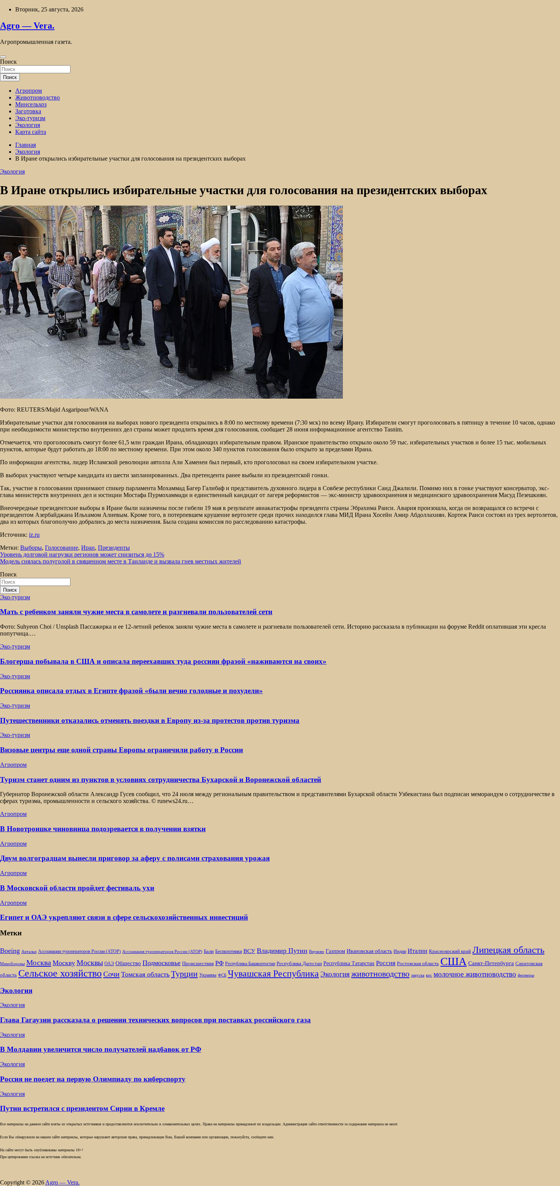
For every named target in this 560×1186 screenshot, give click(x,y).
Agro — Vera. (27, 26)
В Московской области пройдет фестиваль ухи (77, 888)
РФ (219, 963)
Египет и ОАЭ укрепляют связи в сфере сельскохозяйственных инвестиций (124, 917)
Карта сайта (30, 132)
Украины (207, 975)
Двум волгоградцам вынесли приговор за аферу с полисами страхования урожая (135, 858)
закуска (417, 975)
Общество (128, 963)
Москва (38, 962)
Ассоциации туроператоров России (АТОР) (79, 951)
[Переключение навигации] (3, 57)
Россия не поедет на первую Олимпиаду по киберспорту (93, 1079)
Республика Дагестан (299, 963)
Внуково (316, 951)
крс (429, 975)
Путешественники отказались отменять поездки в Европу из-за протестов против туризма (149, 720)
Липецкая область (508, 950)
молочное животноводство (475, 974)
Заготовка (28, 111)
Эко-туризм (30, 118)
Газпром (335, 951)
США (453, 961)
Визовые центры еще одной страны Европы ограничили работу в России (121, 750)
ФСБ (222, 975)
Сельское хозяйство (60, 973)
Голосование (61, 547)
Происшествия (198, 963)
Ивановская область (369, 951)
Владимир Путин (282, 950)
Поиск (8, 61)
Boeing (10, 950)
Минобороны (12, 964)
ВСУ (249, 951)
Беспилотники (228, 951)
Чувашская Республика (273, 973)
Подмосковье (161, 963)
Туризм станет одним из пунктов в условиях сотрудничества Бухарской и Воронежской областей (160, 780)
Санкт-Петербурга (491, 963)
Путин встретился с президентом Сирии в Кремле (82, 1108)
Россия (385, 963)
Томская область (145, 974)
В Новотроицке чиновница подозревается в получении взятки (103, 829)
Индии (400, 951)
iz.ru (34, 534)
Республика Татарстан (348, 963)
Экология (27, 125)
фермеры (526, 975)
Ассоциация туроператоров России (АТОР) (162, 951)
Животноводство (37, 97)
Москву (64, 963)
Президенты (114, 547)
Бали (209, 951)
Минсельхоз (30, 104)
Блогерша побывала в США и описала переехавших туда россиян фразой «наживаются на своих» (163, 661)
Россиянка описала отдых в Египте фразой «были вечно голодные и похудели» (131, 691)
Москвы (90, 962)
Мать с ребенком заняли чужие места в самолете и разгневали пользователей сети (136, 612)
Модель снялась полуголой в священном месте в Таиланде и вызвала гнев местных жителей (120, 561)
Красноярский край (450, 951)
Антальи (29, 951)
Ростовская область (418, 963)
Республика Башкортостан (250, 963)
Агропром (28, 90)
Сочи (111, 974)
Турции (184, 973)
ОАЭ (109, 963)
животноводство (380, 973)
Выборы (31, 547)
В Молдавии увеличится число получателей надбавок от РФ (100, 1049)
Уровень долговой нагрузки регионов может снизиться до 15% (82, 554)
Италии (417, 951)
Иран (88, 547)
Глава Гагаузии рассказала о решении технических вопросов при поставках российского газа (155, 1020)
